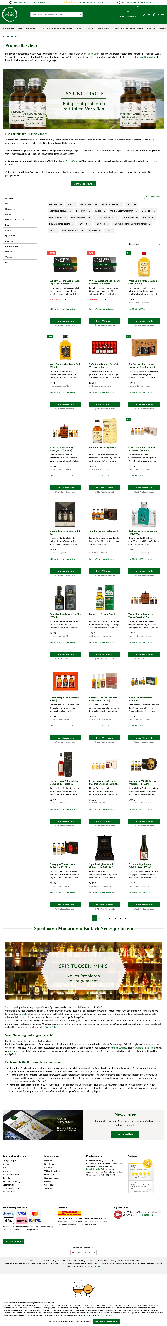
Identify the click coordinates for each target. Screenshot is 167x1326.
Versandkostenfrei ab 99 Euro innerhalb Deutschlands (31, 2)
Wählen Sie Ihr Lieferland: (83, 1247)
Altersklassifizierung (58, 210)
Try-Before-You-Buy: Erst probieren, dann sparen (137, 2)
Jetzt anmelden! (125, 1134)
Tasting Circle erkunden (84, 183)
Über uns (48, 1161)
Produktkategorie (110, 204)
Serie (51, 230)
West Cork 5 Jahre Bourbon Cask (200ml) (142, 282)
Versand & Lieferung (11, 1181)
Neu (7, 203)
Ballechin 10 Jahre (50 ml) (102, 614)
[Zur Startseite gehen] (15, 14)
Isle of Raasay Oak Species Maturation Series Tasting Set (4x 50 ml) (104, 782)
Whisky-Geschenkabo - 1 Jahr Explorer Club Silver (104, 282)
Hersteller (54, 204)
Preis (108, 230)
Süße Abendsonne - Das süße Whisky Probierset (104, 365)
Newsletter (145, 7)
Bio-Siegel (92, 230)
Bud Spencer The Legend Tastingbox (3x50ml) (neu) (141, 365)
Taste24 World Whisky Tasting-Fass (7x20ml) (61, 449)
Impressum (7, 1171)
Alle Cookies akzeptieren (106, 1321)
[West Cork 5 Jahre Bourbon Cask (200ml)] (144, 264)
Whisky (8, 214)
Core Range (49, 1185)
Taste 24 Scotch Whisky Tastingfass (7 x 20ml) (140, 615)
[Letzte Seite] (125, 918)
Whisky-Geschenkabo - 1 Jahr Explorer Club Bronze (65, 282)
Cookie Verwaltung (11, 1188)
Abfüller (146, 217)
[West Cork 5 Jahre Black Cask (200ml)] (65, 348)
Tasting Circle (93, 53)
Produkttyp (81, 210)
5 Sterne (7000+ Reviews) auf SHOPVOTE (90, 2)
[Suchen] (79, 14)
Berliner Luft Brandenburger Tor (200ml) (143, 532)
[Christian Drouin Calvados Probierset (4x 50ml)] (144, 431)
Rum (7, 225)
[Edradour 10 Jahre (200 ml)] (104, 431)
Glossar (47, 1181)
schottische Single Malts (143, 1047)
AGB (5, 1167)
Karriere (48, 1167)
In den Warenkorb (65, 321)
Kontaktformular (93, 1169)
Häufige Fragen (9, 1161)
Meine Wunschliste (157, 7)
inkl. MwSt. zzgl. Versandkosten (62, 309)
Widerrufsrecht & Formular (14, 1174)
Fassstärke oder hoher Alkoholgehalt (130, 223)
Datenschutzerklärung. (105, 1315)
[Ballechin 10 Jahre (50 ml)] (104, 598)
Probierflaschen (12, 246)
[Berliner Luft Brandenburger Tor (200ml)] (144, 514)
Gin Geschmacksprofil (105, 217)
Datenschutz (8, 1185)
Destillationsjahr (79, 217)
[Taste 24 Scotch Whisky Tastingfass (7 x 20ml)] (144, 598)
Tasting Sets (50, 1027)
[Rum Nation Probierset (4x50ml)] (144, 681)
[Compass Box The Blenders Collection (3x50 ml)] (104, 681)
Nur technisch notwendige (61, 1321)
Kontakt (136, 7)
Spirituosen (10, 235)
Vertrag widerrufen (13, 1241)
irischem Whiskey (118, 1047)
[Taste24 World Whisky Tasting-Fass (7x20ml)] (65, 431)
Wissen (8, 257)
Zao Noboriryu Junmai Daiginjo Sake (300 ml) (139, 866)
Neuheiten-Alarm (154, 197)
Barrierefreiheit (9, 1191)
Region (98, 210)
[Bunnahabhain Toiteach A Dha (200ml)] (65, 598)
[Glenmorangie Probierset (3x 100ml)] (65, 681)
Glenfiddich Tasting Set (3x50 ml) (65, 532)
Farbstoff (83, 223)
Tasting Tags (128, 217)
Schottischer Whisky (14, 219)
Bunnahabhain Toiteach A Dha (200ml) (65, 615)
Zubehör (9, 241)
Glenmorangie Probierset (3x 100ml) (65, 699)
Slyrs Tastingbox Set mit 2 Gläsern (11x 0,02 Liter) (102, 866)
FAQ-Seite (99, 1166)
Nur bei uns (10, 198)
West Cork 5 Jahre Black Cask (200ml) (65, 365)
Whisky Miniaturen (52, 1171)
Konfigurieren (84, 1321)
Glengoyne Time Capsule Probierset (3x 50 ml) (63, 866)
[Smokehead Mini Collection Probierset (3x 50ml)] (144, 765)
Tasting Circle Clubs (68, 161)
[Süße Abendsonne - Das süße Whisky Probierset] (104, 348)
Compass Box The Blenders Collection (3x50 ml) (103, 699)
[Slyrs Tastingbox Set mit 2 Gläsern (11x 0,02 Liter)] (104, 848)
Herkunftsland (87, 204)
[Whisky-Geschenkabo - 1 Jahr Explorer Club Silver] (104, 264)
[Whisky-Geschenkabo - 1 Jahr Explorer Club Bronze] (65, 264)
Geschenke (10, 209)
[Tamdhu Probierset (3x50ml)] (104, 514)
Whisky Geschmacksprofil (122, 210)
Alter (69, 204)
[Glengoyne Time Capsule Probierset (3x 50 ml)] (65, 848)
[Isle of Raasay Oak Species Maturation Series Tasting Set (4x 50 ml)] (104, 765)
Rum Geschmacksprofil (59, 223)
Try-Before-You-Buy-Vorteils (142, 57)
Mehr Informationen (144, 1215)
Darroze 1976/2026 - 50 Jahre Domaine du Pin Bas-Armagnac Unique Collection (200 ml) (65, 782)
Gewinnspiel (49, 1174)
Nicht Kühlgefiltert (71, 230)
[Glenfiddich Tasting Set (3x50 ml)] (65, 514)
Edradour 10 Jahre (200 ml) (102, 447)
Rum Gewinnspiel (51, 1178)
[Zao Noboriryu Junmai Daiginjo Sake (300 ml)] (144, 848)
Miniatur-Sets (89, 1078)
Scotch (25, 1014)
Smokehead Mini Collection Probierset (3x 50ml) (142, 782)
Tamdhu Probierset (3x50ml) (103, 530)
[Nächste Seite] (120, 918)
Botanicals (147, 210)
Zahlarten (7, 1178)
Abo (7, 262)
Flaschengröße (56, 217)
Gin (40, 1014)
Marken (8, 251)
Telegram (48, 1188)
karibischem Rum (16, 1051)
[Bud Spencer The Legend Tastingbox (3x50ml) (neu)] (144, 348)
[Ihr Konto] (149, 14)
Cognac (8, 230)
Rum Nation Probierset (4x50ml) (140, 699)
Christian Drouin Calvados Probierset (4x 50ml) (141, 449)
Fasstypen (100, 223)
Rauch (129, 204)
